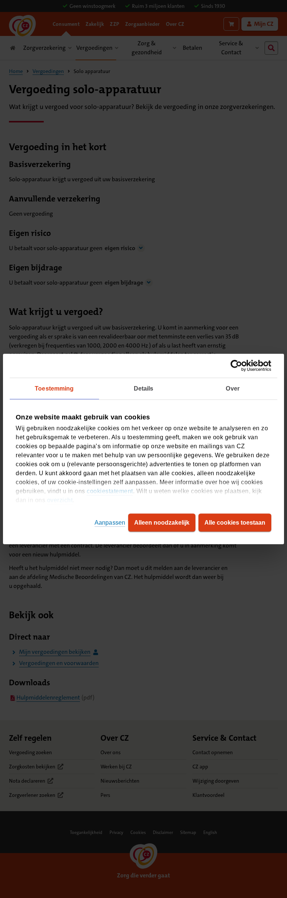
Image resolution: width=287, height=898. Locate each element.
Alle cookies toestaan (234, 522)
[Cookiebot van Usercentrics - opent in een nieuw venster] (238, 366)
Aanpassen (110, 522)
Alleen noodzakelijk (161, 522)
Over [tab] (232, 388)
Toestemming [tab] (54, 388)
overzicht (60, 500)
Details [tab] (144, 388)
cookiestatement (110, 491)
